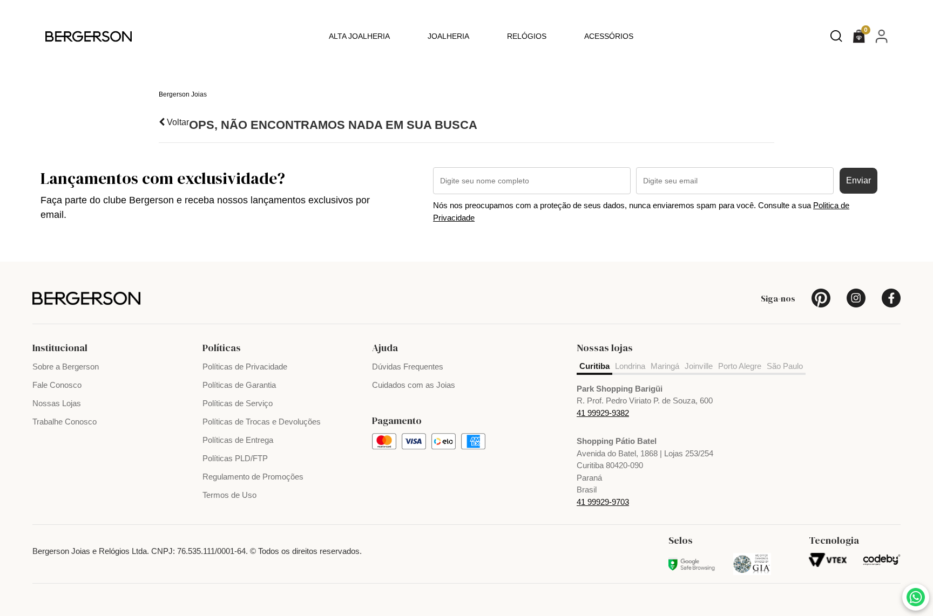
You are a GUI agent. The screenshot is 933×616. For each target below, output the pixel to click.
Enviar (858, 180)
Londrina (630, 366)
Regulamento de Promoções (252, 476)
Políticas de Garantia (239, 384)
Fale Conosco (57, 384)
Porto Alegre (739, 366)
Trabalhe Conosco (64, 421)
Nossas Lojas (56, 403)
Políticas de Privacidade (244, 366)
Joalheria (448, 36)
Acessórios (608, 36)
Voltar (177, 122)
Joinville (699, 366)
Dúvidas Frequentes (407, 366)
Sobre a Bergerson (65, 366)
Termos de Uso (229, 494)
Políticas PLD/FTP (235, 458)
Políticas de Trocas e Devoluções (261, 421)
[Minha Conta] (882, 35)
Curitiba (594, 366)
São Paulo (785, 366)
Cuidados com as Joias (413, 384)
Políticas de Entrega (237, 439)
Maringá (665, 366)
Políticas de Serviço (237, 403)
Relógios (526, 36)
